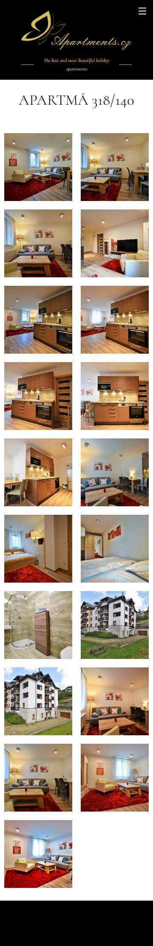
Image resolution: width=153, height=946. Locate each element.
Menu (142, 10)
